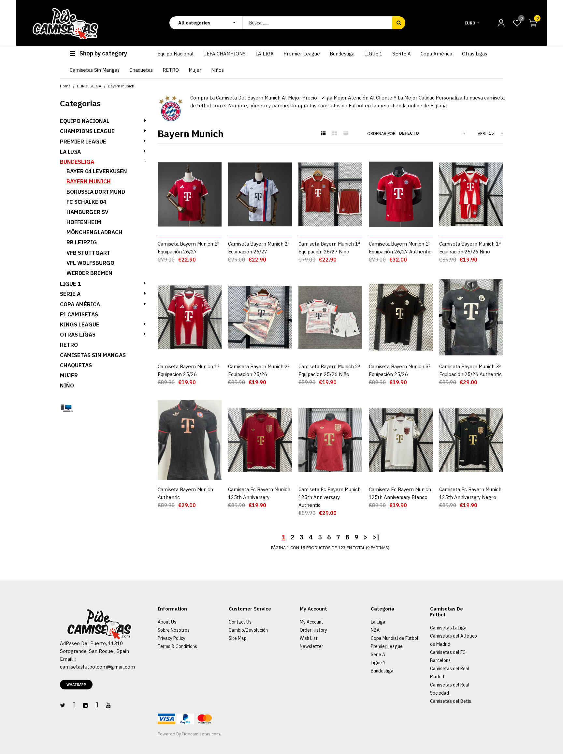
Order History (313, 630)
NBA (375, 630)
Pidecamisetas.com (201, 734)
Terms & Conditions (177, 646)
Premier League (387, 646)
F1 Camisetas (79, 314)
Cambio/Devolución (248, 630)
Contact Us (240, 622)
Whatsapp (76, 684)
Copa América (80, 304)
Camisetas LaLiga (448, 628)
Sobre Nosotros (174, 630)
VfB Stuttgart (88, 252)
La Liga (378, 622)
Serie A (378, 654)
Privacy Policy (171, 638)
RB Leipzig (81, 242)
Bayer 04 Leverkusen (96, 171)
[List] (346, 133)
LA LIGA (70, 151)
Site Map (238, 638)
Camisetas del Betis (450, 701)
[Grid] (323, 133)
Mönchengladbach (94, 232)
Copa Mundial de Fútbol (394, 638)
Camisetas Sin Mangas (93, 355)
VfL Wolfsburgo (90, 262)
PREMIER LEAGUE (83, 141)
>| (376, 537)
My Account (311, 622)
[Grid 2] (334, 133)
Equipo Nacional (84, 121)
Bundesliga (382, 671)
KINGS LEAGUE (79, 324)
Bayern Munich (88, 181)
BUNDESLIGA (77, 161)
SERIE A (70, 293)
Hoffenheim (83, 222)
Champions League (87, 131)
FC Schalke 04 (86, 201)
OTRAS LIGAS (77, 334)
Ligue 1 (378, 663)
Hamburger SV (87, 212)
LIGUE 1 (70, 283)
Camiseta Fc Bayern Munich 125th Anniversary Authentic (329, 497)
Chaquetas (76, 365)
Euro (470, 23)
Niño (67, 385)
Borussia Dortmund (95, 191)
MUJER (69, 375)
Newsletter (311, 646)
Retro (69, 344)
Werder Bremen (89, 273)
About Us (167, 622)
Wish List (309, 638)
